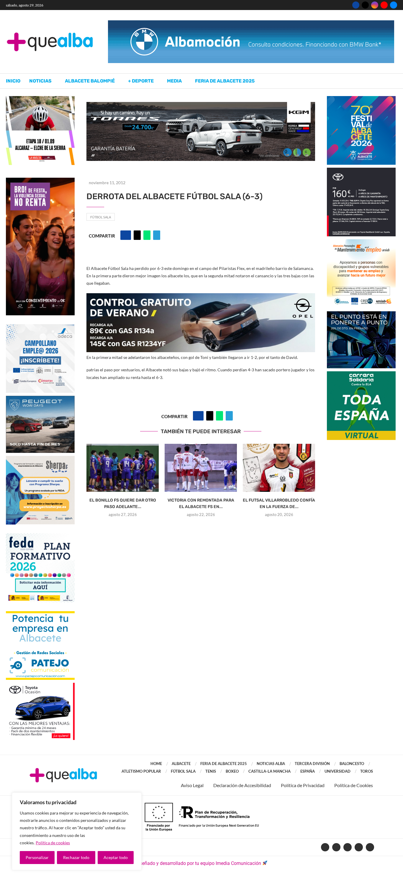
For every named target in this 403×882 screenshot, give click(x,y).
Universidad (337, 771)
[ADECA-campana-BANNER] (40, 327)
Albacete (181, 763)
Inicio (13, 81)
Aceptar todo (116, 857)
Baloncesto (352, 763)
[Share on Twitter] (137, 235)
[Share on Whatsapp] (146, 235)
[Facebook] (355, 5)
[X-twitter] (336, 847)
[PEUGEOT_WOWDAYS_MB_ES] (40, 398)
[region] (77, 831)
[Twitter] (365, 5)
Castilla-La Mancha (269, 771)
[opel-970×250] (200, 297)
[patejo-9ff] (40, 614)
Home (156, 763)
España (307, 771)
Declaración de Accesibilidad (242, 785)
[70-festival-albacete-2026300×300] (361, 99)
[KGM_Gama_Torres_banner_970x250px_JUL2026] (200, 105)
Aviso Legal (192, 785)
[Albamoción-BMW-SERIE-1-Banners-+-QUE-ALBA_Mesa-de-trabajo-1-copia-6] (251, 23)
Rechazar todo (76, 857)
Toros (366, 771)
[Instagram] (374, 5)
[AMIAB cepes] (361, 242)
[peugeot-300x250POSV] (361, 314)
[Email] (393, 5)
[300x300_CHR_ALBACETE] (361, 170)
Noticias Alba (271, 763)
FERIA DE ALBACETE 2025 (223, 763)
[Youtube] (384, 5)
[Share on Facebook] (125, 235)
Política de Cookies (353, 785)
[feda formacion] (40, 536)
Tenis (210, 771)
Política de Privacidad (303, 785)
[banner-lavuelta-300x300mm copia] (40, 99)
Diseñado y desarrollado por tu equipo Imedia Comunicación (198, 863)
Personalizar (37, 857)
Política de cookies (53, 842)
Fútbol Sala (100, 217)
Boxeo (232, 771)
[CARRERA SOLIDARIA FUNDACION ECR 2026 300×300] (361, 374)
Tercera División (312, 763)
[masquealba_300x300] (40, 458)
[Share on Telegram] (156, 235)
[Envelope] (370, 847)
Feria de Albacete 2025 (225, 81)
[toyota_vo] (40, 687)
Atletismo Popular (141, 771)
